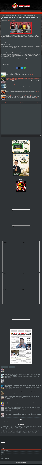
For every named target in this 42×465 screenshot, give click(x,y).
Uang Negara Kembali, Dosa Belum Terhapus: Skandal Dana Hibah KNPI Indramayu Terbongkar (20, 402)
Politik (10, 421)
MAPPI (19, 431)
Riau (34, 428)
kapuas (27, 430)
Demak (8, 431)
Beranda (21, 102)
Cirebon (12, 426)
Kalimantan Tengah (24, 428)
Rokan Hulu (29, 427)
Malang (22, 431)
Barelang (2, 431)
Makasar (19, 430)
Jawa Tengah (30, 428)
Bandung (18, 427)
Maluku (25, 431)
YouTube (2, 0)
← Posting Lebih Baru (4, 102)
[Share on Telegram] (22, 68)
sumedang (6, 429)
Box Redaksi (3, 454)
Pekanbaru (38, 427)
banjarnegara (24, 429)
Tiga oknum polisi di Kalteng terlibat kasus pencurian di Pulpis (15, 89)
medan (33, 430)
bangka (3, 429)
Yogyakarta (9, 432)
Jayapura (16, 430)
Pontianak (37, 431)
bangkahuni (13, 432)
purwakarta (33, 432)
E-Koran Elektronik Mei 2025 (5, 450)
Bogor (13, 429)
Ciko (9, 430)
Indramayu (39, 426)
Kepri (14, 431)
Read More (31, 74)
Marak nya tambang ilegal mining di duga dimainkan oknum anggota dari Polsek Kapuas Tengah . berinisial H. (22, 396)
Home (2, 15)
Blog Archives (12, 366)
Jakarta (33, 426)
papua (26, 432)
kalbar (32, 429)
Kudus (16, 431)
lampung (2, 430)
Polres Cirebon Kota (32, 431)
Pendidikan (3, 422)
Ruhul (39, 429)
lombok (23, 432)
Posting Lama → (38, 102)
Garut (20, 429)
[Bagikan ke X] (19, 68)
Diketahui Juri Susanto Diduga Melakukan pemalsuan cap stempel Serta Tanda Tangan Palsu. (20, 413)
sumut (40, 430)
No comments (13, 20)
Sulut (3, 432)
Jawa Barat (12, 430)
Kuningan (24, 427)
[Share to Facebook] (17, 68)
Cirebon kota (20, 426)
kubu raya (20, 432)
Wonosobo (9, 427)
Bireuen (5, 431)
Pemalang (17, 429)
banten (29, 429)
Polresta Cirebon (8, 428)
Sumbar (6, 432)
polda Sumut (36, 430)
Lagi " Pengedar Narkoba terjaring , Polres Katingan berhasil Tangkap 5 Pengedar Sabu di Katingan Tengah (19, 18)
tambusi (36, 432)
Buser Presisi (24, 462)
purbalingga (29, 432)
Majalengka (3, 426)
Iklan (2, 456)
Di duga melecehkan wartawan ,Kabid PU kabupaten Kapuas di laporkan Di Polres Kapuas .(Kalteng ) (21, 72)
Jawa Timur (35, 429)
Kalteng (5, 15)
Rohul (28, 426)
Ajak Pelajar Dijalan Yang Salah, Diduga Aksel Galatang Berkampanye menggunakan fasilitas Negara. (21, 368)
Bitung (14, 427)
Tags (6, 366)
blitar (37, 428)
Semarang (14, 428)
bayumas (17, 432)
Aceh (3, 427)
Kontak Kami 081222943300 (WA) (6, 458)
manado (19, 428)
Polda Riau (28, 431)
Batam (7, 430)
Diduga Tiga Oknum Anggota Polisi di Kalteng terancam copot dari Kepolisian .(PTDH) (19, 95)
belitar (10, 429)
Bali (4, 430)
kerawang (30, 430)
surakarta (40, 428)
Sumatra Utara (23, 430)
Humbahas (11, 431)
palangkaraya (3, 428)
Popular (2, 366)
